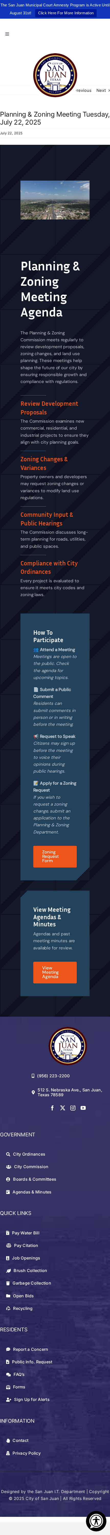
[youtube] (83, 1108)
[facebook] (52, 1108)
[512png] (68, 1029)
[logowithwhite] (55, 51)
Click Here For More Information (66, 13)
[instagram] (72, 1108)
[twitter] (62, 1108)
